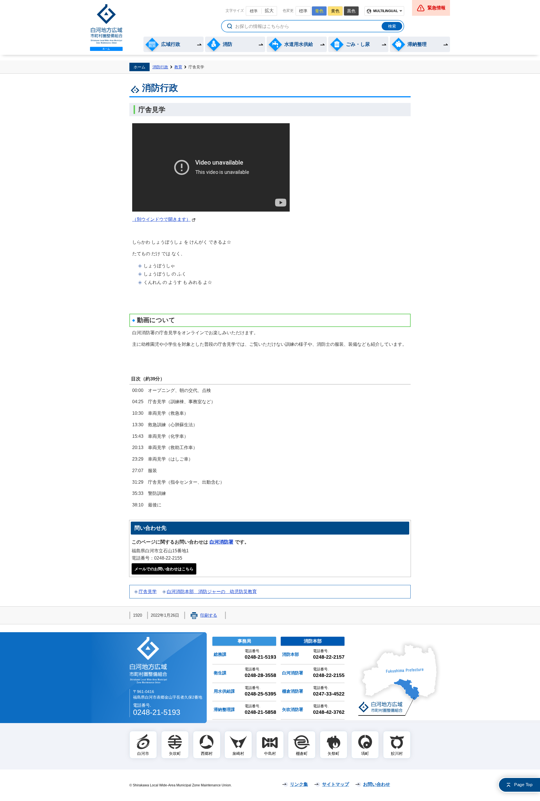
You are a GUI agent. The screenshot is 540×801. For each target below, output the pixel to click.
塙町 (365, 753)
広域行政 (170, 44)
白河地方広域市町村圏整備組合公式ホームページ (106, 27)
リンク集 (299, 784)
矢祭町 (333, 753)
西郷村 (207, 753)
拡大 (269, 10)
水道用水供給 (298, 44)
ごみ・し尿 (358, 44)
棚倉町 (302, 753)
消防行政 (160, 67)
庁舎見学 (148, 591)
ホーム (139, 67)
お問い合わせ (376, 784)
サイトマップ (335, 784)
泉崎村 (238, 753)
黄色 (335, 10)
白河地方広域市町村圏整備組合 (148, 659)
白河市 (143, 753)
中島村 (270, 753)
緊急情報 (437, 7)
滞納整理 (417, 44)
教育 (178, 67)
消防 (227, 44)
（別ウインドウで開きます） (161, 219)
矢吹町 (175, 753)
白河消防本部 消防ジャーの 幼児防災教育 (212, 591)
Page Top (523, 784)
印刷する (208, 615)
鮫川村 (397, 753)
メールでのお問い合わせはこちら (164, 569)
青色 (319, 10)
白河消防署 (221, 542)
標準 (254, 11)
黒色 (351, 10)
